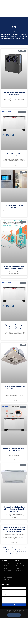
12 (25, 547)
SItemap (18, 611)
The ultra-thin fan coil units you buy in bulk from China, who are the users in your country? (14, 509)
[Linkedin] (12, 2)
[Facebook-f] (9, 2)
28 (8, 551)
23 (23, 549)
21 (19, 549)
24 (25, 549)
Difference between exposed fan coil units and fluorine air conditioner (14, 267)
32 (17, 551)
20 (17, 549)
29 (10, 551)
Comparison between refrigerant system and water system (14, 94)
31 (15, 551)
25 (2, 551)
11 (23, 547)
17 (10, 549)
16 (8, 549)
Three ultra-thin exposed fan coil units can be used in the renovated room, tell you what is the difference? (14, 529)
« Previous (4, 547)
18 (13, 549)
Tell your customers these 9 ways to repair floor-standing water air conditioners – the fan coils (14, 327)
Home (10, 31)
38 (12, 553)
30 (13, 551)
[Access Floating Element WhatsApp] (11, 615)
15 (6, 549)
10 (21, 547)
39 (14, 553)
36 (25, 551)
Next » (17, 553)
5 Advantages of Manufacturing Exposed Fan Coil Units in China (14, 449)
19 (15, 549)
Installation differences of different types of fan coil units (14, 155)
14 (4, 549)
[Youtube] (15, 2)
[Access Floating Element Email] (16, 615)
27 (6, 551)
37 (10, 553)
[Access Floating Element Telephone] (14, 615)
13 (2, 549)
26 (4, 551)
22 (21, 549)
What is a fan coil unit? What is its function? (14, 206)
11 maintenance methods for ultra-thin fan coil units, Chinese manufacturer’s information (14, 389)
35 (23, 551)
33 (19, 551)
